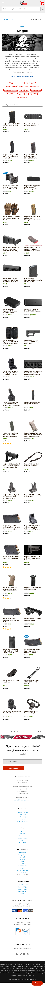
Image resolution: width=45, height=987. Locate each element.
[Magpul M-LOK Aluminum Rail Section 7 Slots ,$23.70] (33, 117)
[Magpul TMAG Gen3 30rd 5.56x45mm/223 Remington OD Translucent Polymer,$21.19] (33, 210)
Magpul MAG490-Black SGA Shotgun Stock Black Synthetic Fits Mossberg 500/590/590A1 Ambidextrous (11, 251)
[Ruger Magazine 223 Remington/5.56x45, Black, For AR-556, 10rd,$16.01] (33, 271)
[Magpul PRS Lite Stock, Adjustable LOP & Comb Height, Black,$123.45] (33, 333)
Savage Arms (22, 855)
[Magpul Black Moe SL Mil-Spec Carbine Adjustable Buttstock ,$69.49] (33, 550)
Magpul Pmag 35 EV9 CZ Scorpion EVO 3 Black (32, 403)
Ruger (22, 861)
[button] (22, 19)
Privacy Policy (22, 891)
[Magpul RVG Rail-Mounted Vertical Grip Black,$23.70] (33, 581)
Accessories (22, 838)
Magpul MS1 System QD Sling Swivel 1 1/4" (31, 712)
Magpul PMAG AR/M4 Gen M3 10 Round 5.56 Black (11, 557)
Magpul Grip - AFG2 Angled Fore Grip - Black (32, 619)
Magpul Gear (23, 86)
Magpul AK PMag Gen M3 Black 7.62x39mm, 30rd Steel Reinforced (10, 156)
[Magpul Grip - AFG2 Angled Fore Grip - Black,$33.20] (33, 612)
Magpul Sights (22, 94)
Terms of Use (22, 889)
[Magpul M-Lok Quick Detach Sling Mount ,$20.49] (12, 673)
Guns (22, 831)
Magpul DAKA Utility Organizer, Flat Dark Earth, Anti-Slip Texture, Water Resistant (11, 343)
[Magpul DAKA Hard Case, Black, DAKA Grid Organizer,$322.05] (33, 302)
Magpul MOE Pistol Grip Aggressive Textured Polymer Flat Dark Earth (10, 589)
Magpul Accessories (16, 83)
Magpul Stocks (22, 97)
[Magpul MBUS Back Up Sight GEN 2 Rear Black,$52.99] (12, 704)
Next (39, 731)
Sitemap (22, 819)
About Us (22, 815)
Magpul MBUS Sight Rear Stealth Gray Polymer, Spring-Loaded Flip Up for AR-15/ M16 (32, 528)
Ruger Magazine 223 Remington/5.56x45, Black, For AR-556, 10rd (33, 280)
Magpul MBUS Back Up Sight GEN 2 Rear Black (12, 712)
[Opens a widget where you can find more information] (37, 983)
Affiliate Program (22, 821)
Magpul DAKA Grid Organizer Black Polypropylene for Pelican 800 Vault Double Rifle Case (33, 373)
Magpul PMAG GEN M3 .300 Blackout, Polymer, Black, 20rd (11, 125)
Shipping (22, 817)
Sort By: (5, 105)
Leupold (22, 868)
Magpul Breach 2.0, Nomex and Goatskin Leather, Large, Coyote (12, 218)
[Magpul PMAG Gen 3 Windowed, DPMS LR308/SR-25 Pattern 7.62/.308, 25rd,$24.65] (33, 148)
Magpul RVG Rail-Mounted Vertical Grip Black (32, 588)
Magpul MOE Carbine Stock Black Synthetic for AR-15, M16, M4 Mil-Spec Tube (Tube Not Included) (11, 466)
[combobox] (21, 9)
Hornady (22, 857)
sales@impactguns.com (22, 800)
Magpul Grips (34, 86)
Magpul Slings (34, 94)
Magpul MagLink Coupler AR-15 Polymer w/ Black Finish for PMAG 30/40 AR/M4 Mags (10, 188)
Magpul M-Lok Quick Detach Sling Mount (11, 681)
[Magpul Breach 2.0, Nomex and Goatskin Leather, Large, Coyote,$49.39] (12, 210)
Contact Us (22, 893)
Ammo (22, 834)
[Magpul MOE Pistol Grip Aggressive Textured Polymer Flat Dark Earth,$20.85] (12, 581)
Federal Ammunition (22, 870)
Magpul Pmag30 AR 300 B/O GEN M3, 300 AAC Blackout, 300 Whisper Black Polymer (10, 435)
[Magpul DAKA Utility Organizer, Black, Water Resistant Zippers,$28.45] (12, 302)
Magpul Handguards (11, 90)
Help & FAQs (22, 887)
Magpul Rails (10, 94)
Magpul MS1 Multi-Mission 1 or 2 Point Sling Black (32, 464)
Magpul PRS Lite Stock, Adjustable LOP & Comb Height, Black (32, 342)
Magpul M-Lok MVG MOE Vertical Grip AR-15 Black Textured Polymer (10, 651)
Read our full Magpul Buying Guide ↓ (22, 76)
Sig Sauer (22, 859)
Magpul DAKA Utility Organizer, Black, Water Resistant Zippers (10, 311)
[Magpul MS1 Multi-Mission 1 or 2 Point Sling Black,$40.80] (33, 457)
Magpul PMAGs (36, 90)
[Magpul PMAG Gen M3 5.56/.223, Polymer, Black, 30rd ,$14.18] (12, 612)
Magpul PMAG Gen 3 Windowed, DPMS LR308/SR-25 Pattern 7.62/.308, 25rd (31, 157)
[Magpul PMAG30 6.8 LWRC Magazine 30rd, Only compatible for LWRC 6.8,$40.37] (33, 241)
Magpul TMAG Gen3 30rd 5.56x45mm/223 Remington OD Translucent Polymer (32, 219)
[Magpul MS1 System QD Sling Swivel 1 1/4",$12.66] (33, 704)
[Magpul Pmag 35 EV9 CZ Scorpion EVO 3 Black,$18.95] (33, 395)
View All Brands (22, 874)
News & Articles (22, 812)
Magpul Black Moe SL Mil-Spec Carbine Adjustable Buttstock (32, 558)
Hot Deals (22, 842)
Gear (22, 840)
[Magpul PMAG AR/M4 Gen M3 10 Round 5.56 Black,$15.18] (12, 550)
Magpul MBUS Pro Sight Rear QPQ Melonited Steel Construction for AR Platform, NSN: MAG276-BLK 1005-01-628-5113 (12, 498)
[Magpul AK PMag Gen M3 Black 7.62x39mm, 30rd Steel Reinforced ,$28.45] (12, 148)
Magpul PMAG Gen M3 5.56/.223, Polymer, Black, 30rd (11, 620)
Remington (22, 872)
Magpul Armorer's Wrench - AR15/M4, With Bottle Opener (32, 682)
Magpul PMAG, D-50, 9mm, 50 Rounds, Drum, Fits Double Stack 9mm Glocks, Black (11, 404)
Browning (22, 853)
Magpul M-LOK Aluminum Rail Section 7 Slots (32, 124)
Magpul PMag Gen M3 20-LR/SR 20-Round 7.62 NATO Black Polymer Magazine (11, 527)
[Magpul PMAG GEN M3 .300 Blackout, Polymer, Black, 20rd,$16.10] (12, 117)
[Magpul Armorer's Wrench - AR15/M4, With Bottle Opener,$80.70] (33, 673)
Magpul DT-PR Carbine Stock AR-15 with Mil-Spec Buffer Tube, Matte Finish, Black (11, 281)
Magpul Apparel (30, 83)
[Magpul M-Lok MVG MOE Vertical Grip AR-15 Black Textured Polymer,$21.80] (12, 642)
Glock (22, 863)
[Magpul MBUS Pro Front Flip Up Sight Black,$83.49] (33, 488)
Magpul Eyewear (11, 86)
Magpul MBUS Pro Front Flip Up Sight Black (32, 495)
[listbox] (15, 104)
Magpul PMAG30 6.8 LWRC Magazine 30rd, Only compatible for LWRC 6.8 (32, 249)
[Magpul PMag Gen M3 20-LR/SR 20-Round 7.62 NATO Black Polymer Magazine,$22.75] (12, 519)
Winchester (22, 866)
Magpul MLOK (24, 90)
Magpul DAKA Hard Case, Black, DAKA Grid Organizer (32, 310)
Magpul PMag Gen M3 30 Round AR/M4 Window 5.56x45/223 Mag (32, 651)
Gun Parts (22, 836)
